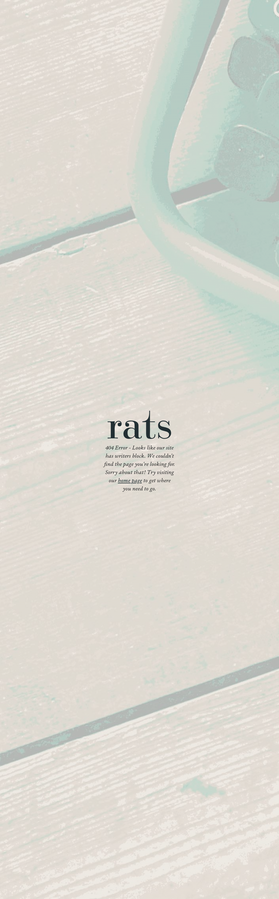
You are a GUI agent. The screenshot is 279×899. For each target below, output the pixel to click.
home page (130, 481)
